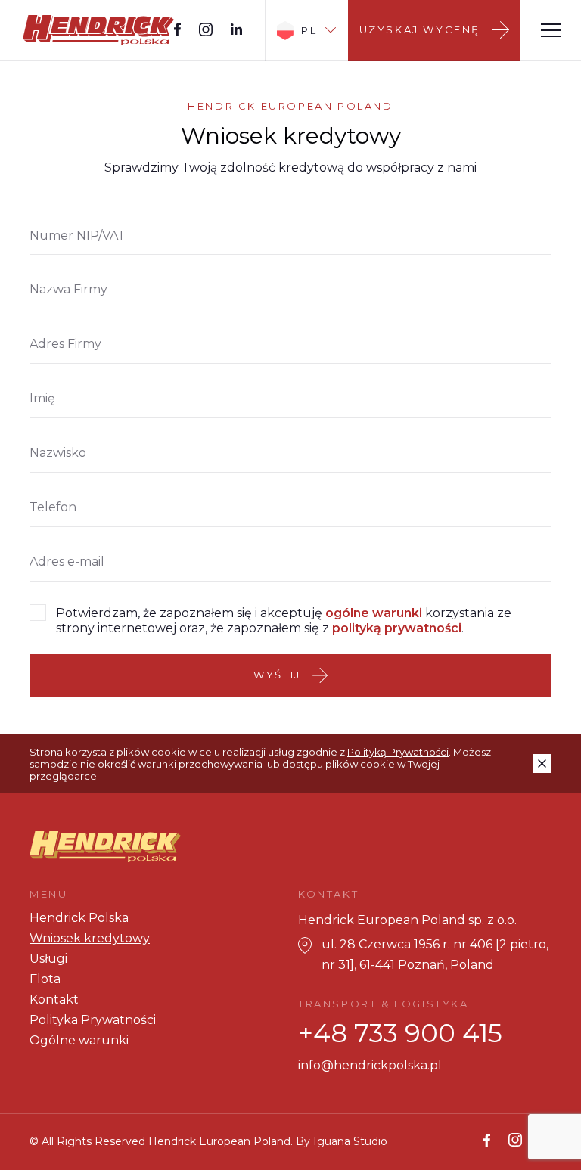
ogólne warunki (373, 613)
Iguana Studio (350, 1141)
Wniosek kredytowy (90, 938)
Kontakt (54, 999)
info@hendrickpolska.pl (370, 1065)
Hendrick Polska (79, 918)
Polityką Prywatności (398, 752)
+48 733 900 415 (400, 1033)
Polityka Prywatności (93, 1020)
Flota (45, 979)
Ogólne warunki (79, 1040)
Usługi (48, 958)
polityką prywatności (396, 628)
